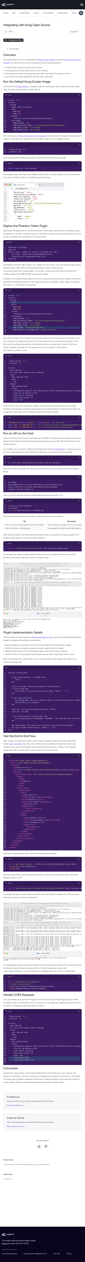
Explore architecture (14, 1105)
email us (5, 1243)
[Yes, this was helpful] (39, 1146)
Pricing (68, 1254)
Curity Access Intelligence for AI (35, 1254)
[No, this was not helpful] (45, 1146)
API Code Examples (57, 449)
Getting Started (63, 13)
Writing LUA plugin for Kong (42, 637)
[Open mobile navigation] (81, 5)
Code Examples (24, 13)
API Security (8, 1179)
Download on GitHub (15, 40)
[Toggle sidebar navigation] (81, 13)
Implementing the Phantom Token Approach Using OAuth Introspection (27, 1164)
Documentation (48, 13)
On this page (14, 49)
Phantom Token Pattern (47, 60)
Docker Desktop (22, 87)
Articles (5, 13)
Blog (13, 13)
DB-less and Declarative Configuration (32, 136)
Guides (74, 13)
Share (11, 32)
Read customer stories (15, 1126)
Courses (36, 13)
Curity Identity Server (9, 1254)
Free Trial (56, 1254)
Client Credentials (15, 744)
